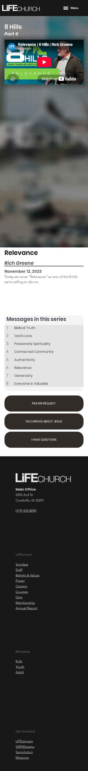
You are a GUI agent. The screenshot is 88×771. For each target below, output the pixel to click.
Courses (22, 592)
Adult (20, 672)
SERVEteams (25, 747)
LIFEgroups (24, 741)
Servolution (24, 752)
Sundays (22, 564)
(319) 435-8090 (26, 511)
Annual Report (26, 608)
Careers (21, 586)
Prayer (20, 581)
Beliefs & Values (28, 575)
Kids (19, 661)
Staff (19, 570)
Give (19, 597)
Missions (22, 758)
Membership (25, 603)
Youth (20, 667)
